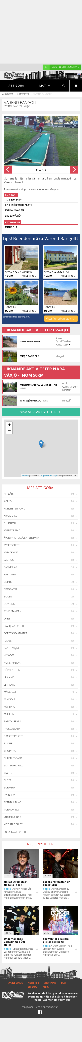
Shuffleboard (13, 758)
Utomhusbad (12, 817)
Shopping (10, 751)
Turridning (11, 809)
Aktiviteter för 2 (14, 508)
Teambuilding (12, 802)
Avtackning (11, 552)
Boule (8, 596)
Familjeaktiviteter (15, 626)
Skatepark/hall (13, 765)
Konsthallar (12, 662)
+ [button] (9, 424)
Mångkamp (10, 692)
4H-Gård (9, 494)
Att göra (16, 85)
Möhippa (9, 706)
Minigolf (9, 699)
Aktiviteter (23, 94)
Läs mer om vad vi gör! (57, 999)
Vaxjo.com (7, 94)
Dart (7, 618)
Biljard (8, 582)
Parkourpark (12, 721)
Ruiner (8, 743)
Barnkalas (10, 567)
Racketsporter (13, 736)
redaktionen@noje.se (46, 1007)
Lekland (9, 677)
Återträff (10, 523)
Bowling (9, 604)
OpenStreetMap (49, 475)
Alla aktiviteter (18, 832)
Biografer (10, 589)
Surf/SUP (9, 787)
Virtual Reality (13, 824)
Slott (7, 780)
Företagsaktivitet (15, 633)
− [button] (9, 430)
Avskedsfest (12, 545)
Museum (9, 714)
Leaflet (25, 475)
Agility (8, 501)
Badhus (9, 560)
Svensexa (9, 795)
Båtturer (10, 574)
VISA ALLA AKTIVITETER (38, 412)
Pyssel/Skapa (12, 728)
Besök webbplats (20, 205)
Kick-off (9, 655)
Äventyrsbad (12, 530)
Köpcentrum (12, 670)
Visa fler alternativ (59, 318)
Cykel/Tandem (12, 611)
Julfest (8, 640)
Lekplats (9, 684)
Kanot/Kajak (11, 648)
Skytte (8, 773)
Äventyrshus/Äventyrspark (21, 537)
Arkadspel (10, 515)
